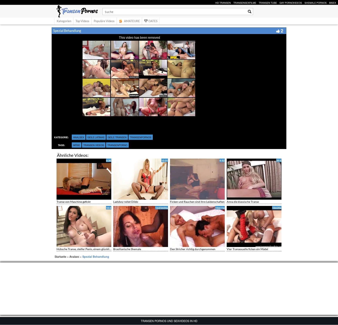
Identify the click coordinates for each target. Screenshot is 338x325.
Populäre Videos (104, 21)
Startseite (60, 257)
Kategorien (64, 21)
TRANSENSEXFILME (244, 2)
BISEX (332, 2)
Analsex (78, 137)
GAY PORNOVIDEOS (291, 2)
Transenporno (117, 145)
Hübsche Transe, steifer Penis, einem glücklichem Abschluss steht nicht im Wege (105, 249)
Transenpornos (140, 137)
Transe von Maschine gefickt (74, 201)
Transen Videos (93, 145)
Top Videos (82, 21)
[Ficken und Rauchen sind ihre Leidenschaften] (197, 179)
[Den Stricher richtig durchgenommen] (197, 226)
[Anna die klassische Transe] (254, 179)
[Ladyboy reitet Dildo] (140, 179)
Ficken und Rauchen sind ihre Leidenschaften (197, 201)
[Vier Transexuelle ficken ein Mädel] (254, 226)
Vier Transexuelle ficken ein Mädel (247, 249)
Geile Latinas (95, 137)
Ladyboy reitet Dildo (125, 201)
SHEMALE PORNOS (316, 2)
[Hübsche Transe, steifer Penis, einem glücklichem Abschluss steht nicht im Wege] (84, 226)
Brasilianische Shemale (127, 249)
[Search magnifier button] (249, 11)
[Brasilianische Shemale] (140, 226)
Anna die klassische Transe (243, 201)
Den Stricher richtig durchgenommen (192, 249)
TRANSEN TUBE (268, 2)
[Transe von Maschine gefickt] (84, 179)
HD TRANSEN (223, 2)
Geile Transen (117, 137)
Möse (76, 145)
